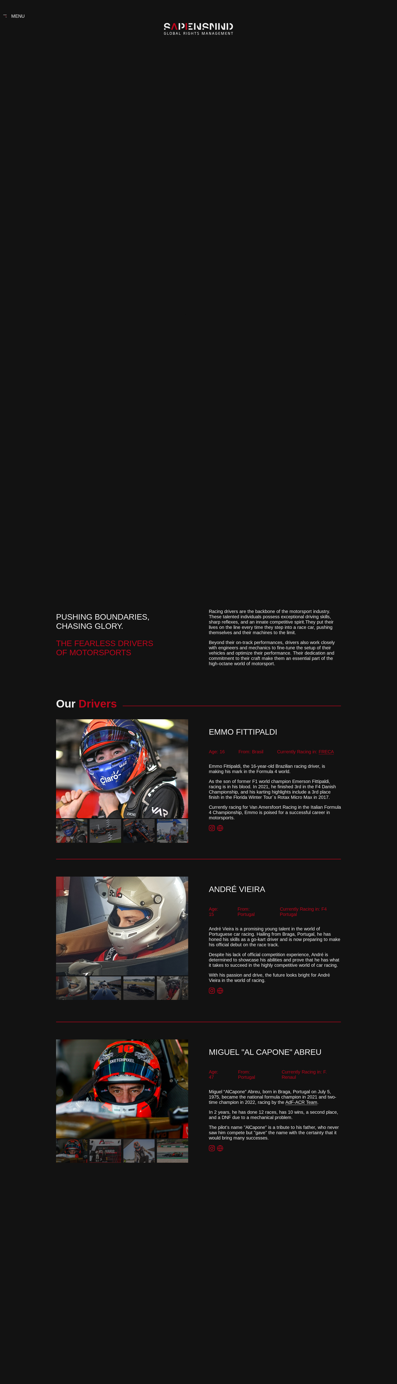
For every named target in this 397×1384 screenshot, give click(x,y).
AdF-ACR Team (301, 1102)
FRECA (326, 751)
